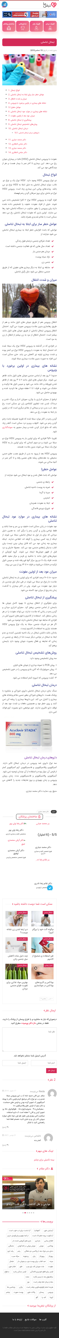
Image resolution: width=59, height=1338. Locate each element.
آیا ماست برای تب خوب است (19, 1230)
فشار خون (12, 1266)
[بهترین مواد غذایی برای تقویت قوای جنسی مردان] (16, 971)
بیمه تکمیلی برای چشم (44, 1160)
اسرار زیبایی (48, 965)
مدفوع (7, 1271)
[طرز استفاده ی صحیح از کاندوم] (42, 945)
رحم (19, 1251)
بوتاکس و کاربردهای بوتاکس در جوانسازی (28, 1204)
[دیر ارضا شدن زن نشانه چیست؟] (16, 919)
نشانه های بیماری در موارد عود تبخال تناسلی (29, 111)
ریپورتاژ (42, 1256)
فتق (21, 1266)
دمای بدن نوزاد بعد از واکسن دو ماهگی (38, 1251)
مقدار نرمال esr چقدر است (43, 1282)
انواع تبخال (15, 90)
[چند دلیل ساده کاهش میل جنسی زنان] (16, 945)
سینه (51, 1261)
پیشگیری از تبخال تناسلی (21, 120)
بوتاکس (50, 1246)
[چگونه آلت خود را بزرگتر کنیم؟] (42, 919)
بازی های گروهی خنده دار (22, 1240)
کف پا (44, 1297)
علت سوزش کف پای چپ (35, 1266)
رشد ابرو (11, 1251)
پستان (41, 1292)
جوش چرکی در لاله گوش (26, 1246)
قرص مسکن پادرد (19, 1271)
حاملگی (11, 1246)
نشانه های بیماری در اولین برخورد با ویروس (28, 103)
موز (28, 1282)
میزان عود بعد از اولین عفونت (23, 116)
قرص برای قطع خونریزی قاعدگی (41, 1271)
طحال (11, 1261)
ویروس (50, 1292)
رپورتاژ (51, 1256)
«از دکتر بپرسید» (28, 1023)
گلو (37, 1297)
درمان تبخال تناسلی (20, 128)
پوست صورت (18, 1292)
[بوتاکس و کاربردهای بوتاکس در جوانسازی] (42, 971)
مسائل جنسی (48, 912)
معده (27, 1276)
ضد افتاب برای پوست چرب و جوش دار (32, 1261)
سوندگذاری (7, 427)
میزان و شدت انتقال (19, 99)
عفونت (50, 1266)
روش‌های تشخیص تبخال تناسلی (24, 124)
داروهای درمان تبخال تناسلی (29, 132)
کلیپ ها (43, 1320)
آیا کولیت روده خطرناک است (42, 1235)
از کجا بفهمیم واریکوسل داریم (17, 1235)
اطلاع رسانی (48, 1240)
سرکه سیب (15, 1256)
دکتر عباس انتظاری (19, 144)
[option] (28, 1194)
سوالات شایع (30, 1320)
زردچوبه (26, 1256)
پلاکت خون (31, 1292)
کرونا (51, 1297)
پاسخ (4, 1127)
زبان (34, 1256)
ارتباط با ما (17, 1320)
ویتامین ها (11, 1287)
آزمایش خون (48, 1230)
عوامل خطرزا (16, 107)
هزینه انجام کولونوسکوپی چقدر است (39, 1287)
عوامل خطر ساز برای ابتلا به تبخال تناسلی (27, 94)
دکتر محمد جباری (19, 139)
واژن (21, 1287)
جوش (41, 1246)
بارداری (37, 1240)
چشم (8, 1292)
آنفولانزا (37, 1230)
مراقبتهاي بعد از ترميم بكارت (43, 1276)
